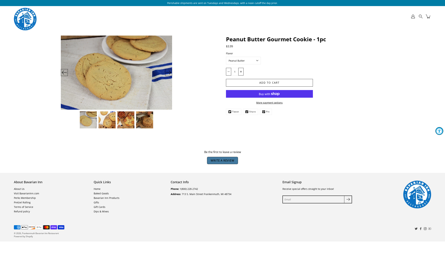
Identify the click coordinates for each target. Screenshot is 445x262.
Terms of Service (23, 207)
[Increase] (241, 71)
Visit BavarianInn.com (26, 193)
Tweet (235, 111)
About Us (19, 189)
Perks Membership (25, 198)
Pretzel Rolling (22, 202)
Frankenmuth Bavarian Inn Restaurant (40, 233)
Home (159, 16)
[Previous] (64, 72)
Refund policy (22, 211)
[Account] (413, 16)
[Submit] (348, 199)
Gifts (239, 16)
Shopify (29, 236)
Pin (268, 111)
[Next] (168, 72)
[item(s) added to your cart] (428, 16)
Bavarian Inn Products (212, 16)
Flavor (229, 53)
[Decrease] (228, 71)
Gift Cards (260, 16)
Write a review (222, 160)
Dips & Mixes (282, 16)
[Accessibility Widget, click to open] (439, 131)
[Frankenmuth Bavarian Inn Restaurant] (25, 16)
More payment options (269, 102)
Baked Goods (179, 16)
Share (252, 111)
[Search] (420, 16)
